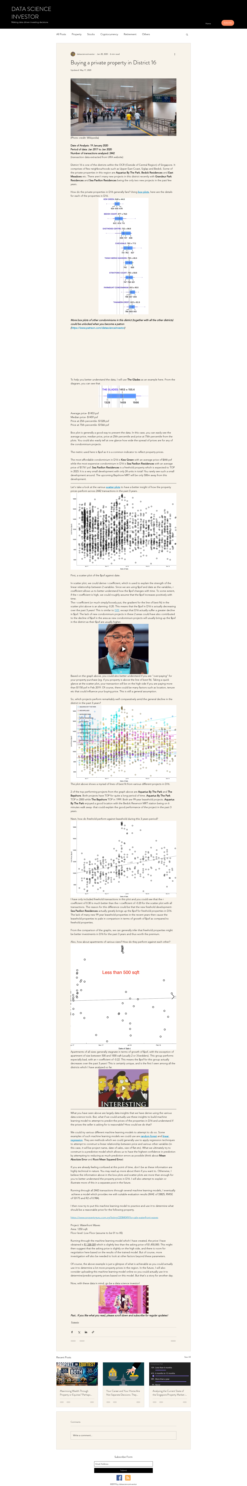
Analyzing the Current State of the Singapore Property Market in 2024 (170, 1393)
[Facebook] (119, 1478)
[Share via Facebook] (72, 1332)
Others (146, 34)
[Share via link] (93, 1332)
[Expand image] (123, 256)
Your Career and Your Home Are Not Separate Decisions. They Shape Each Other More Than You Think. (123, 1393)
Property (76, 34)
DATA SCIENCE (31, 9)
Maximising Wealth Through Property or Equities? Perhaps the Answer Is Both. (75, 1393)
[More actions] (174, 54)
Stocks (91, 34)
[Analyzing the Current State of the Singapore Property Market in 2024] (170, 1374)
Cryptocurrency (109, 34)
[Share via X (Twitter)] (79, 1332)
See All (187, 1357)
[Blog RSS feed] (128, 1478)
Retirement (130, 34)
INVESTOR (25, 17)
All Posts (61, 34)
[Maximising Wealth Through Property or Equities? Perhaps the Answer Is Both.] (77, 1374)
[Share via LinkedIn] (86, 1332)
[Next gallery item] (173, 997)
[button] (187, 34)
